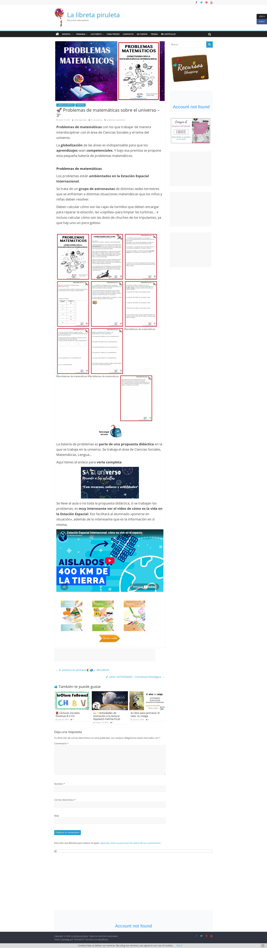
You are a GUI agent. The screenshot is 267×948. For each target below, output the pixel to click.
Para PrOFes (113, 34)
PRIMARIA (80, 34)
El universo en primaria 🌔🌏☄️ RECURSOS (82, 670)
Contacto (128, 34)
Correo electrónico (65, 799)
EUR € (260, 21)
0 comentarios (96, 120)
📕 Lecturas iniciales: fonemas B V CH (68, 714)
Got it (179, 945)
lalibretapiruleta (80, 120)
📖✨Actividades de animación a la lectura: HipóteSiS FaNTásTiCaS (106, 716)
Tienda (154, 34)
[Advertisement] (104, 655)
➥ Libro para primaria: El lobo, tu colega (145, 714)
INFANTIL (66, 34)
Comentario (61, 743)
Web (56, 815)
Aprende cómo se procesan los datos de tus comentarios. (130, 843)
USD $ (261, 16)
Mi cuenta (142, 34)
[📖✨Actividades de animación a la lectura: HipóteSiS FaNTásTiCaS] (110, 692)
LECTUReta (96, 34)
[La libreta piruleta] (57, 34)
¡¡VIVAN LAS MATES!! (65, 105)
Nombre (59, 783)
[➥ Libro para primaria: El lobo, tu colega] (147, 692)
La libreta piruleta (93, 14)
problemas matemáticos (116, 120)
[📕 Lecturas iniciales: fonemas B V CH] (72, 692)
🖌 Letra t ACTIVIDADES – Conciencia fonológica (135, 676)
